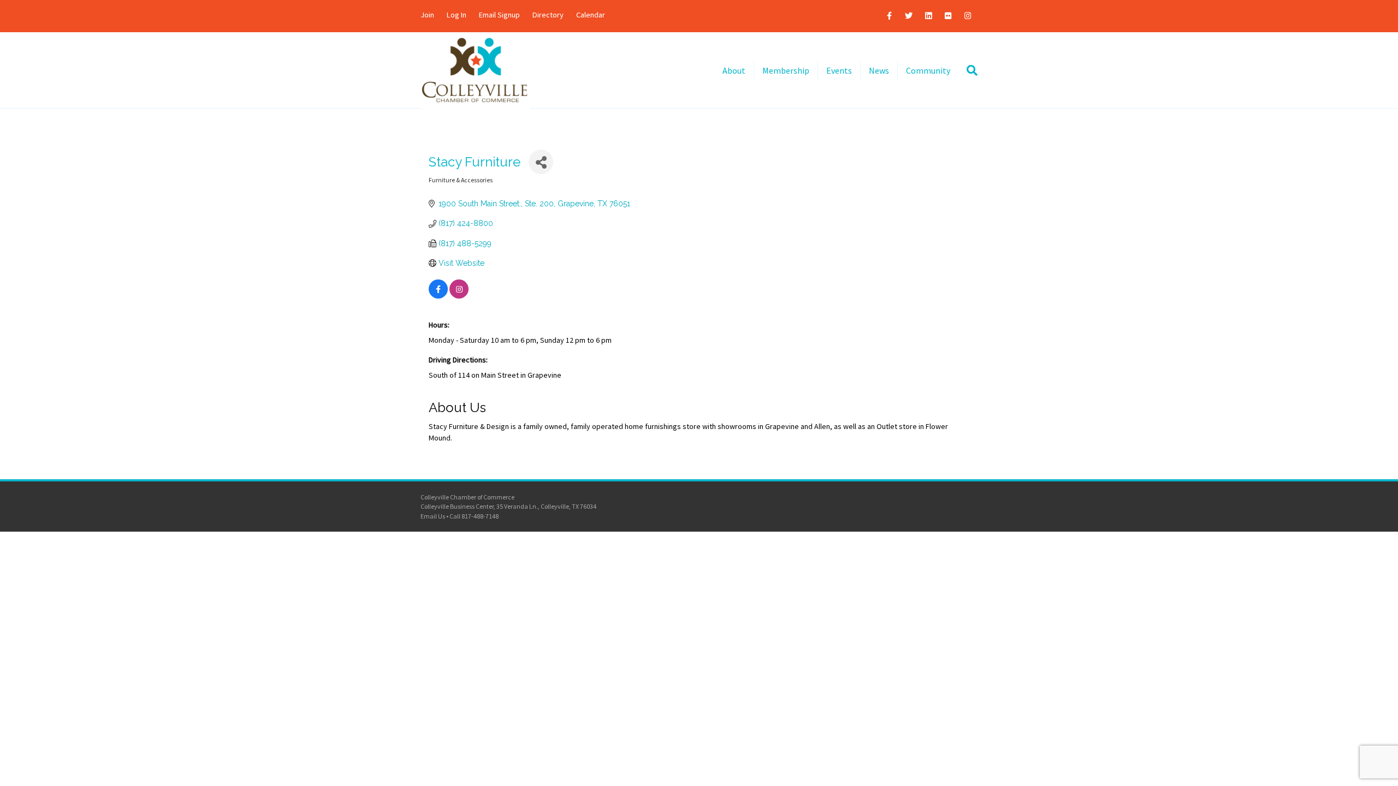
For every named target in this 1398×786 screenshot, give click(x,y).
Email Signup (499, 15)
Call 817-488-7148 (474, 516)
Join (427, 15)
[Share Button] (541, 162)
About (733, 70)
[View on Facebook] (438, 295)
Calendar (590, 15)
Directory (548, 15)
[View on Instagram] (459, 295)
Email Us (432, 516)
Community (928, 70)
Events (839, 70)
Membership (785, 70)
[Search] (968, 70)
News (879, 70)
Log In (456, 15)
